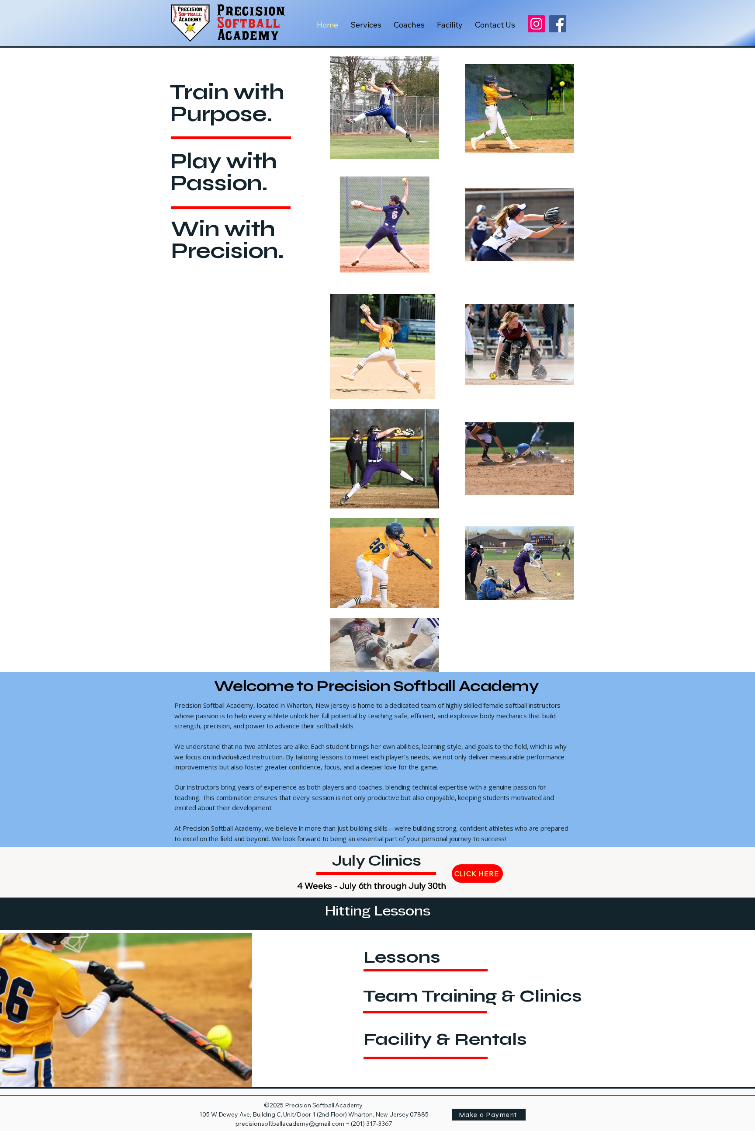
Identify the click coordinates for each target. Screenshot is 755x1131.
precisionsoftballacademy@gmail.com (290, 1124)
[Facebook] (557, 23)
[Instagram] (536, 23)
